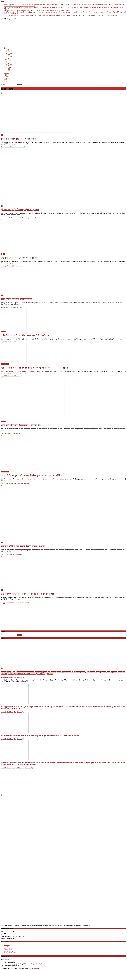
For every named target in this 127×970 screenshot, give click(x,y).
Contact (6, 946)
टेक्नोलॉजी (6, 73)
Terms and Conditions (10, 952)
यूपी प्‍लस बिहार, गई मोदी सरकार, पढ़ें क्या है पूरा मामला (20, 209)
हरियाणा (10, 50)
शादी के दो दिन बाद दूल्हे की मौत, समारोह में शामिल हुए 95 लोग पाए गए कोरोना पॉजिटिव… (32, 475)
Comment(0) (21, 147)
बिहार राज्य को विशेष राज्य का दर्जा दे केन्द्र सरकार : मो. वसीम (23, 546)
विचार (5, 80)
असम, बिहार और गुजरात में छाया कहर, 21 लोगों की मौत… (21, 425)
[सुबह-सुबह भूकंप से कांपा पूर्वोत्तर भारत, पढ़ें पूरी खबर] (63, 235)
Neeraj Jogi (15, 147)
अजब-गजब (7, 61)
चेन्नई (9, 69)
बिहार (9, 55)
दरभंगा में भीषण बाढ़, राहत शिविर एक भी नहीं (16, 299)
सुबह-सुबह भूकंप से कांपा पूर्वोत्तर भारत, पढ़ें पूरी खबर (19, 258)
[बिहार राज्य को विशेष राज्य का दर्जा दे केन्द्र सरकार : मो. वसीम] (63, 512)
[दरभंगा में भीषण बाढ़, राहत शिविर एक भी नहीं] (63, 280)
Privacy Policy (8, 949)
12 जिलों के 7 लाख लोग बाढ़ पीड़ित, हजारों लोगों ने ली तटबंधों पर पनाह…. (27, 335)
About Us (7, 945)
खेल (5, 72)
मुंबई (9, 70)
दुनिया (5, 59)
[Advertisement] (52, 33)
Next (4, 603)
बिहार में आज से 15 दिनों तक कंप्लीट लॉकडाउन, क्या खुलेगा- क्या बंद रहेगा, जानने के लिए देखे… (35, 368)
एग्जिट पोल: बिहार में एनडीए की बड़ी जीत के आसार (19, 139)
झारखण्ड (10, 56)
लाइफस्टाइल (7, 76)
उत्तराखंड (10, 53)
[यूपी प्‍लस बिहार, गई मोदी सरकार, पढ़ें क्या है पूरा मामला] (63, 176)
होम (5, 47)
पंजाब (9, 51)
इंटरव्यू (5, 78)
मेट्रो (5, 62)
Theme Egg (37, 968)
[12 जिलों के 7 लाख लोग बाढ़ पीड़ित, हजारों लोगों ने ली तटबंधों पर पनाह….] (63, 319)
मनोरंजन (6, 75)
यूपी (8, 58)
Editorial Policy (8, 948)
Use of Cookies (8, 951)
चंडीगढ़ (9, 67)
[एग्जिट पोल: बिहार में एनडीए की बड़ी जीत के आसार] (63, 112)
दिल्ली (9, 65)
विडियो (6, 81)
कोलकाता (10, 64)
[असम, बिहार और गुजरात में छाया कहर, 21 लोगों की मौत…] (63, 398)
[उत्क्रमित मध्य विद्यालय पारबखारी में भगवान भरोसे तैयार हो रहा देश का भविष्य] (63, 571)
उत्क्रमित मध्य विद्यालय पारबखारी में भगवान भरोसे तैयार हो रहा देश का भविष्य (28, 594)
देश (5, 48)
